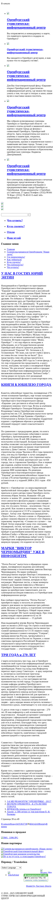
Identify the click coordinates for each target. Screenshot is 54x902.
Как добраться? (14, 259)
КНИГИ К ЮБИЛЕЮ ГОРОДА (26, 384)
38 (26, 824)
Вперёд (42, 824)
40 (31, 824)
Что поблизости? (15, 265)
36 (21, 824)
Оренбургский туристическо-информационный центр (26, 23)
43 (37, 824)
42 (35, 824)
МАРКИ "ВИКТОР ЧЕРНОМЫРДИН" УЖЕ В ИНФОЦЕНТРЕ (22, 552)
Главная (11, 249)
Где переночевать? (16, 257)
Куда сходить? (14, 262)
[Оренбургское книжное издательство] (20, 854)
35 (19, 824)
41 (33, 824)
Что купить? (13, 267)
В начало (5, 824)
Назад (13, 824)
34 (17, 824)
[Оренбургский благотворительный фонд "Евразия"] (22, 851)
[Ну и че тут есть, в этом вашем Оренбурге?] (23, 856)
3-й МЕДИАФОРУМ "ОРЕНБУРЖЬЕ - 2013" (29, 801)
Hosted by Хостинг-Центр (38, 886)
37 (24, 824)
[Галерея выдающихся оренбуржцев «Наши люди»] (26, 849)
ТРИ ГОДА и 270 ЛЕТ (18, 655)
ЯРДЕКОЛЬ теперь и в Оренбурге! (24, 809)
